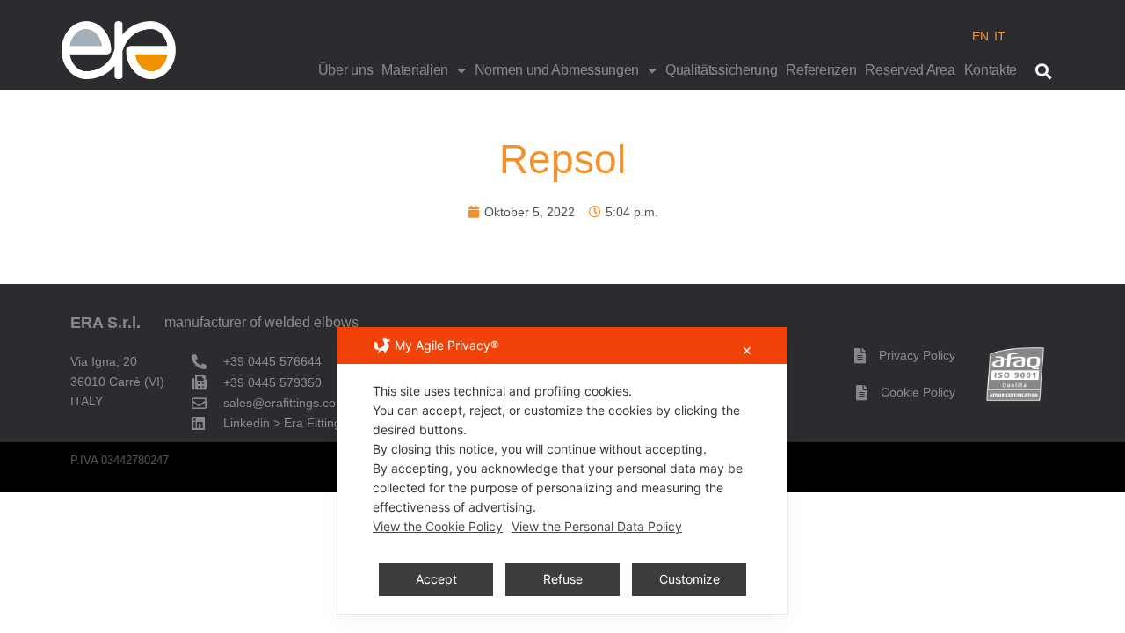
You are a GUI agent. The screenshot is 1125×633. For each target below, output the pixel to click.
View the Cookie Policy (438, 526)
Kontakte (991, 69)
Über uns (346, 69)
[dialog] (563, 470)
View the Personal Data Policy (597, 526)
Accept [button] (436, 578)
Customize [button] (689, 578)
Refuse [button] (563, 578)
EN (980, 36)
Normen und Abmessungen (557, 69)
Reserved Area (909, 69)
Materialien (414, 69)
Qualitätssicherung (721, 69)
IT (999, 36)
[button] (1042, 70)
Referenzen (821, 69)
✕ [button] (747, 350)
